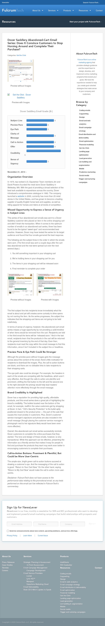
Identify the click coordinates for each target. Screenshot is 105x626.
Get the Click (21, 55)
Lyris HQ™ (31, 578)
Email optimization (86, 141)
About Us (6, 556)
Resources (65, 567)
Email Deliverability (31, 587)
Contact (98, 567)
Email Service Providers (33, 573)
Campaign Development (36, 570)
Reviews (5, 567)
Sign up (92, 524)
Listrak (29, 576)
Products (64, 556)
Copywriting (83, 113)
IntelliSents (64, 562)
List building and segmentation (85, 163)
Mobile (81, 168)
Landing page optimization (84, 153)
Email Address (9, 524)
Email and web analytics (84, 122)
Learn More (27, 535)
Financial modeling (86, 144)
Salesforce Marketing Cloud (37, 584)
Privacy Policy (12, 535)
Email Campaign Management (35, 567)
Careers (5, 570)
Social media (84, 175)
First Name (36, 524)
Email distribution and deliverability (87, 136)
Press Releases (8, 562)
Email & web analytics (69, 581)
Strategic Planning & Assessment (37, 562)
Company (63, 524)
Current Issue (43, 535)
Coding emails (84, 110)
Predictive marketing (87, 172)
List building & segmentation (71, 603)
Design (82, 117)
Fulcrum (13, 10)
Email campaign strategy (85, 129)
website (21, 196)
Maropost (30, 581)
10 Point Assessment (35, 565)
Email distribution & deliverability (73, 587)
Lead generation (85, 158)
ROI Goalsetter (66, 565)
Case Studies (7, 565)
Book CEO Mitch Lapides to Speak (37, 589)
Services (27, 556)
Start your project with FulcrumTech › (85, 21)
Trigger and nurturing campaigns (87, 180)
